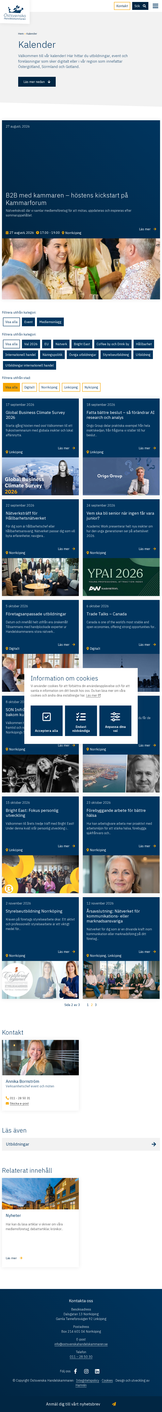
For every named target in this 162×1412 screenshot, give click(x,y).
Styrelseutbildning (116, 355)
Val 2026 (31, 344)
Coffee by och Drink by (113, 344)
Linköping (71, 387)
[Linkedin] (97, 1371)
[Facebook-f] (75, 1371)
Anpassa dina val (115, 729)
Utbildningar (17, 1144)
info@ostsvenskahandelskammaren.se (81, 1344)
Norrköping (49, 387)
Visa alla (11, 322)
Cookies (107, 1380)
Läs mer (92, 695)
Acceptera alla (46, 731)
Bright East (82, 344)
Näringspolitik (52, 355)
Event (28, 322)
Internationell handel (20, 355)
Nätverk (61, 344)
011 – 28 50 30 (81, 1357)
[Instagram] (86, 1371)
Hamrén (81, 1385)
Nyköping (91, 387)
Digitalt (29, 387)
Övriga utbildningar (82, 355)
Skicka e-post (19, 1103)
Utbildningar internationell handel (29, 365)
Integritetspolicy (87, 1380)
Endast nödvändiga (81, 729)
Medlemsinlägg (50, 322)
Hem (21, 33)
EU (46, 344)
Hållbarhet (144, 344)
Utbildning (143, 355)
